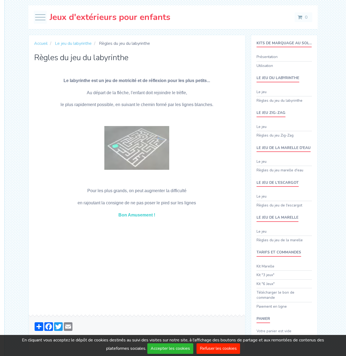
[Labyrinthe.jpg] (136, 147)
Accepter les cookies (170, 348)
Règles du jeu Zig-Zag (275, 135)
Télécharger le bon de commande (275, 295)
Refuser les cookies (218, 348)
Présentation (267, 56)
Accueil (41, 43)
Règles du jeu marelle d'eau (280, 170)
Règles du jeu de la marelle (280, 240)
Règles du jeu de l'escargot (279, 205)
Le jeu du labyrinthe (73, 43)
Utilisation (265, 65)
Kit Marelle (265, 266)
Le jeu (262, 91)
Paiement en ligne (272, 306)
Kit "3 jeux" (265, 274)
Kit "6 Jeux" (266, 283)
